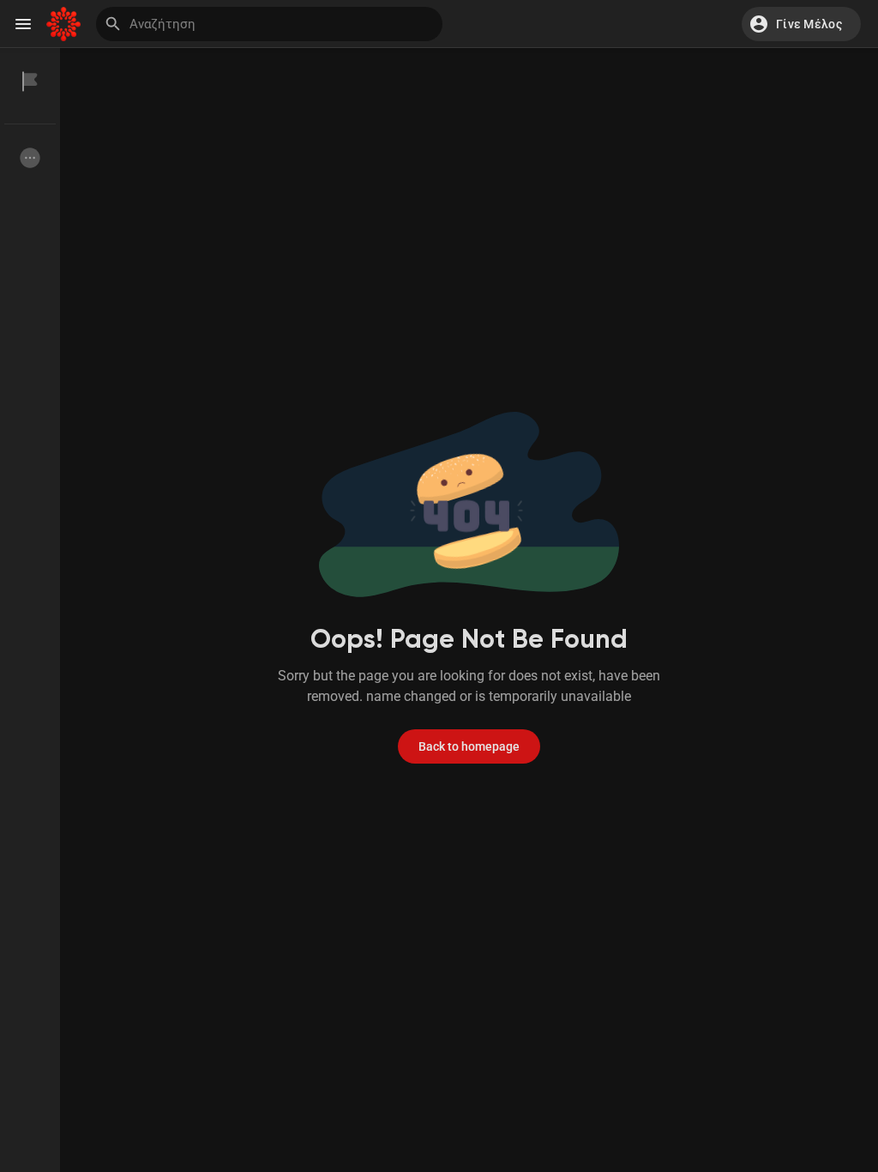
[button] (801, 24)
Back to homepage (469, 746)
